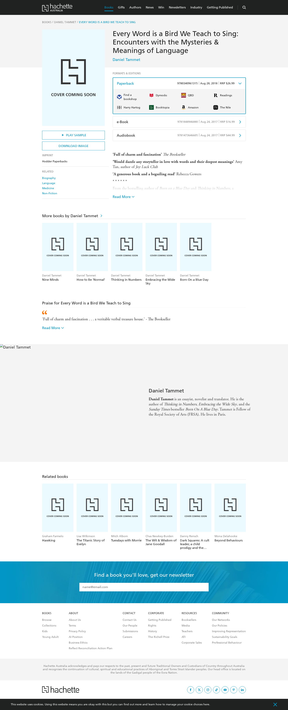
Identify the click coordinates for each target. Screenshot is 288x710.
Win (161, 7)
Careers (127, 637)
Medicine (48, 188)
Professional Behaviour (227, 642)
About (73, 613)
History (152, 631)
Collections (49, 625)
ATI (184, 637)
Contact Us (129, 620)
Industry (196, 7)
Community (220, 613)
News (150, 7)
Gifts (121, 7)
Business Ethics (78, 642)
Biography (49, 178)
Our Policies (219, 625)
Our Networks (221, 620)
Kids (44, 631)
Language (48, 183)
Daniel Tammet (126, 59)
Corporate (156, 613)
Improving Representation (229, 631)
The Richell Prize (158, 637)
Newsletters (177, 7)
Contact (129, 613)
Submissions (130, 631)
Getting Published (220, 7)
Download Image (73, 146)
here (206, 704)
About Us (75, 620)
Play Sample (76, 135)
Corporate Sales (192, 642)
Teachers (187, 631)
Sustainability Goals (224, 637)
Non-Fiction (49, 193)
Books (108, 7)
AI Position (76, 637)
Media (186, 625)
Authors (135, 7)
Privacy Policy (77, 631)
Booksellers (189, 620)
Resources (189, 613)
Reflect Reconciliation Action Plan (90, 648)
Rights (152, 625)
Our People (130, 625)
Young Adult (50, 637)
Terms (72, 625)
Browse (47, 620)
